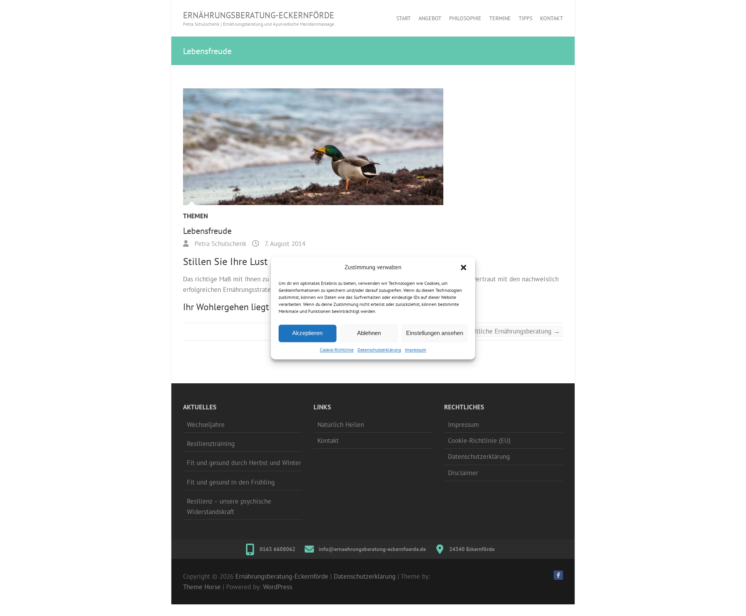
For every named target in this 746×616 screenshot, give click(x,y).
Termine (500, 18)
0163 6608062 (277, 549)
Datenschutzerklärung (379, 350)
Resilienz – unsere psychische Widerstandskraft (229, 506)
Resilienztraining (211, 443)
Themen (195, 216)
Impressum (415, 350)
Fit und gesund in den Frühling (231, 482)
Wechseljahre (206, 424)
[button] (463, 267)
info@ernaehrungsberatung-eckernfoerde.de (372, 549)
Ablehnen (369, 333)
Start (403, 18)
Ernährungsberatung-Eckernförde (258, 15)
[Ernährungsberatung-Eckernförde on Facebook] (558, 575)
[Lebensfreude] (373, 146)
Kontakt (551, 18)
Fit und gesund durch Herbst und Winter (244, 462)
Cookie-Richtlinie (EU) (479, 440)
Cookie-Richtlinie (337, 350)
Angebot (429, 18)
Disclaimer (463, 473)
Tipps (525, 18)
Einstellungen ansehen (434, 333)
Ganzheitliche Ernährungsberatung (507, 331)
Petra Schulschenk (219, 243)
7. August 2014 (284, 243)
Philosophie (465, 18)
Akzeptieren (307, 333)
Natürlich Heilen (340, 424)
